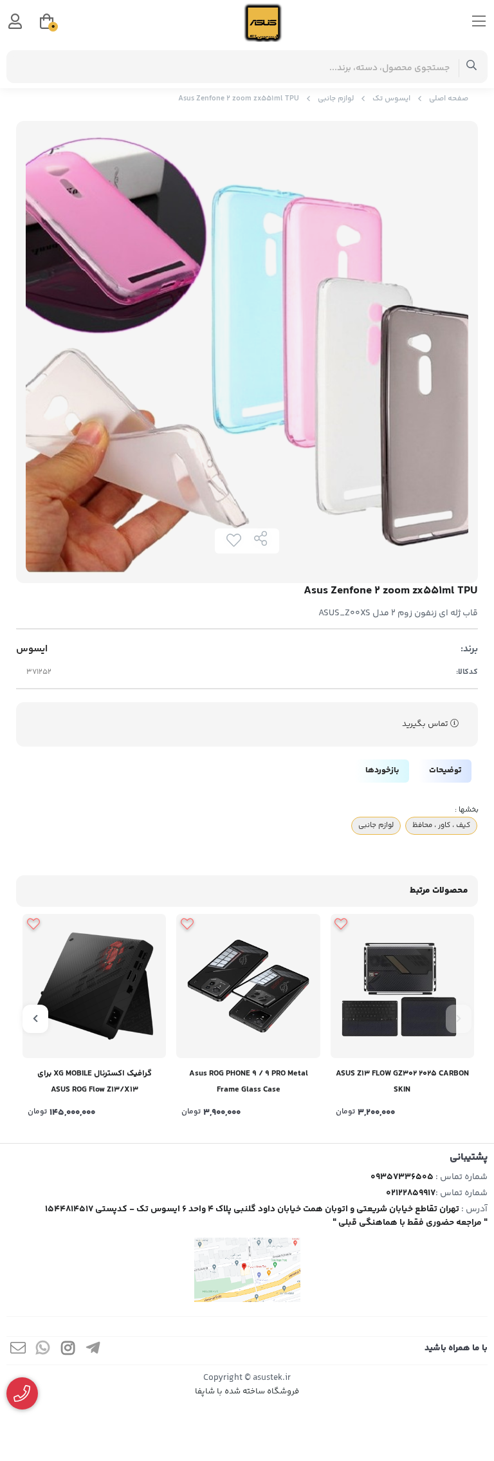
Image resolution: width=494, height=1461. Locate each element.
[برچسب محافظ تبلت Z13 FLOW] (402, 985)
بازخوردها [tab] (382, 770)
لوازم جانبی (336, 99)
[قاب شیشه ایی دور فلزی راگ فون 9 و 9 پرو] (248, 985)
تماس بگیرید (426, 724)
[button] (458, 1019)
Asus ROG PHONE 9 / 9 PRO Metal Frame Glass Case (248, 1081)
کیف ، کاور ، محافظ (441, 825)
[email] (18, 1350)
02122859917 (410, 1193)
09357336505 (402, 1177)
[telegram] (93, 1350)
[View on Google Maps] (247, 1270)
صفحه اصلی (448, 99)
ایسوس (32, 649)
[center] (472, 66)
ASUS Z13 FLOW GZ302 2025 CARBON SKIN (402, 1081)
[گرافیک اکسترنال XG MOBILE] (94, 985)
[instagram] (68, 1350)
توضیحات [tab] (445, 770)
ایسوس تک (391, 99)
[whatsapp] (43, 1350)
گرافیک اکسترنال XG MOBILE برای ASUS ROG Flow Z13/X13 (94, 1081)
